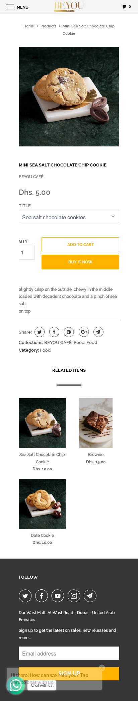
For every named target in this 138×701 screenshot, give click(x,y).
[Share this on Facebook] (53, 332)
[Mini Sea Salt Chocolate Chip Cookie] (69, 96)
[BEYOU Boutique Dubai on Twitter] (26, 595)
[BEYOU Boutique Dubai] (69, 6)
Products (48, 26)
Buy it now (80, 262)
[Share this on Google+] (83, 332)
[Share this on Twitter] (39, 332)
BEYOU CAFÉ (31, 176)
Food (79, 342)
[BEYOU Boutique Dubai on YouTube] (59, 595)
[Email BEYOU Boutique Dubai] (91, 595)
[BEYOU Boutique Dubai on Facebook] (43, 595)
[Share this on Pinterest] (68, 332)
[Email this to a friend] (98, 332)
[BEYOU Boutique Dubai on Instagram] (75, 595)
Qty (23, 241)
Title (25, 205)
